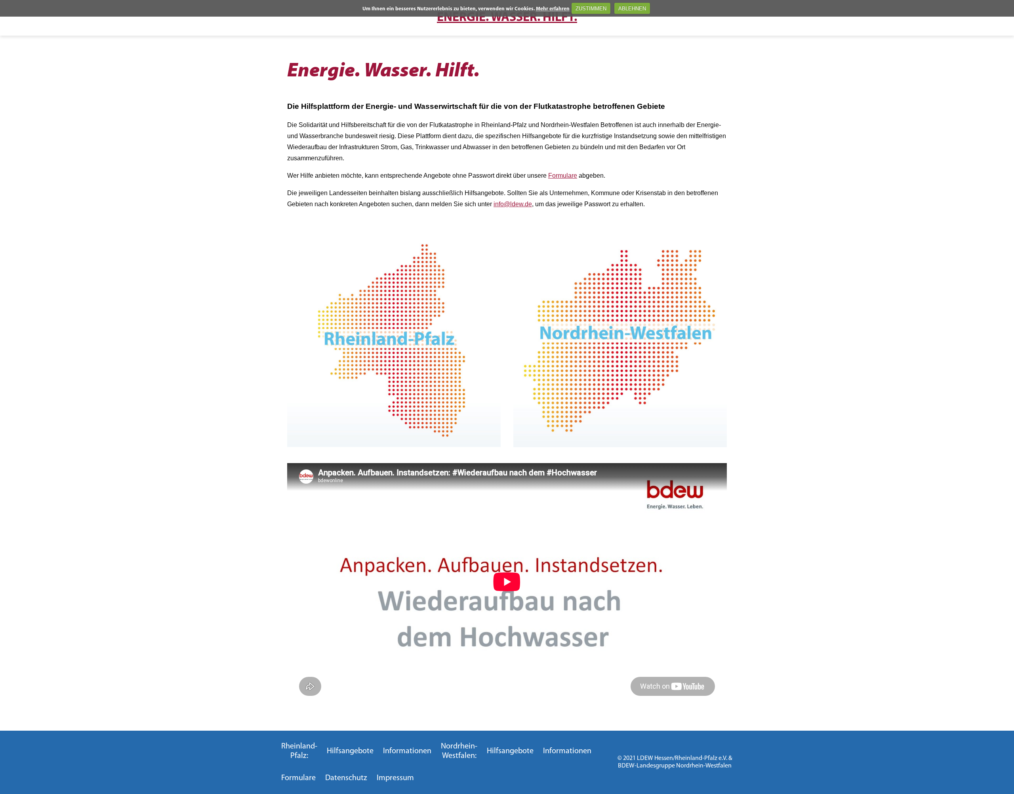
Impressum (395, 778)
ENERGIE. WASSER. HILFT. (507, 17)
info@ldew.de (513, 204)
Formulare (562, 175)
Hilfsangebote (350, 751)
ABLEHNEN (632, 8)
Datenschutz (346, 778)
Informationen (407, 751)
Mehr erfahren (553, 8)
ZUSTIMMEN (591, 8)
